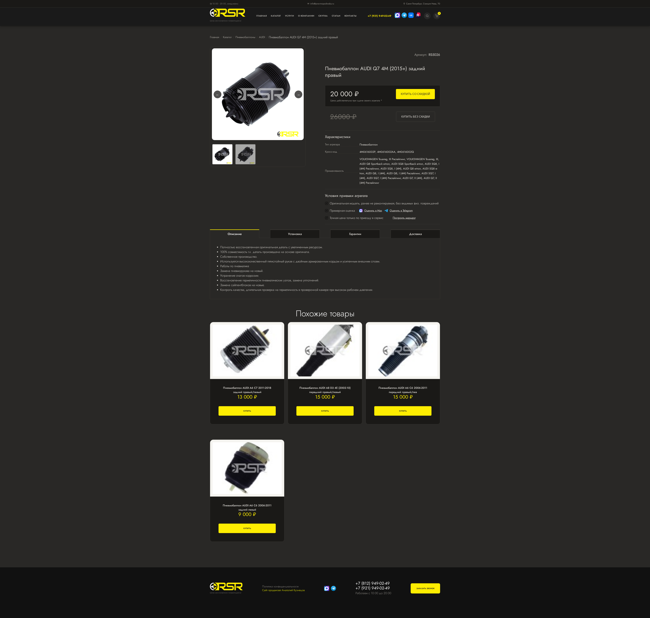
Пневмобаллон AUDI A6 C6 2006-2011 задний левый (247, 507)
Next (298, 94)
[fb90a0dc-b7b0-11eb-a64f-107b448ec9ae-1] (258, 94)
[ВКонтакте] (411, 16)
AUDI (262, 37)
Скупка (323, 15)
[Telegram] (404, 16)
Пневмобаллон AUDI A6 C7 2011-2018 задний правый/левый (247, 390)
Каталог (276, 15)
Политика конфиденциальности (280, 586)
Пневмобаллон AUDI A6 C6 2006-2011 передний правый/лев (402, 390)
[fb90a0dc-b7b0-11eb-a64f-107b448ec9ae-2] (245, 154)
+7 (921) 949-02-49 (379, 16)
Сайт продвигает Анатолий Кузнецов (283, 590)
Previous (217, 94)
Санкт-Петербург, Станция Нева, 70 (423, 3)
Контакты (350, 15)
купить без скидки (415, 116)
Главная (261, 15)
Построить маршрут (404, 218)
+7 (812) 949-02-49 (372, 583)
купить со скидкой (415, 94)
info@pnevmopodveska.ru (322, 3)
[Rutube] (417, 16)
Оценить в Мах (373, 210)
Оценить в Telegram (401, 210)
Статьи (336, 15)
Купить (247, 411)
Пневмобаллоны (245, 37)
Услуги (289, 15)
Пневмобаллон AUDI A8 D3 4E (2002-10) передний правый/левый (325, 390)
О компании (306, 15)
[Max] (397, 16)
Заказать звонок (425, 588)
